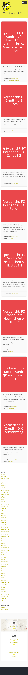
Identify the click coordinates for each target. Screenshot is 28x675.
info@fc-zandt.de (14, 652)
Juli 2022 (3, 511)
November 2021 (5, 519)
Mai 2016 (3, 589)
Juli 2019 (3, 540)
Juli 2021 (3, 526)
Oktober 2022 (4, 506)
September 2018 (5, 550)
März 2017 (3, 577)
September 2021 (5, 522)
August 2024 (4, 483)
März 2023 (3, 503)
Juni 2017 (3, 571)
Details (14, 656)
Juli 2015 (3, 601)
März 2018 (3, 559)
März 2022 (3, 517)
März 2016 (3, 593)
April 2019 (3, 545)
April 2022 (3, 515)
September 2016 (5, 582)
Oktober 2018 (4, 549)
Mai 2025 (3, 474)
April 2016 (3, 591)
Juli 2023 (3, 497)
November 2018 (5, 547)
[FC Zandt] (6, 11)
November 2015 (5, 594)
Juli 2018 (3, 554)
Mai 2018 (3, 556)
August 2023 (4, 496)
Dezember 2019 (5, 531)
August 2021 (4, 524)
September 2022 (5, 508)
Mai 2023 (3, 499)
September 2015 (5, 598)
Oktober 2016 (4, 580)
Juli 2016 (3, 586)
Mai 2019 (3, 543)
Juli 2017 (3, 570)
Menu (24, 2)
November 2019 (5, 533)
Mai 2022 (3, 513)
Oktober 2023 (4, 492)
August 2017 (4, 568)
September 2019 (5, 536)
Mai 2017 (3, 573)
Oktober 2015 (4, 596)
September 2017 (5, 566)
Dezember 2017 (5, 561)
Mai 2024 (3, 485)
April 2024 (3, 487)
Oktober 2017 (4, 564)
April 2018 (3, 557)
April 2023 (3, 501)
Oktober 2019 (4, 534)
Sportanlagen (14, 626)
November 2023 (5, 490)
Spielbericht (11, 80)
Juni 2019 (3, 541)
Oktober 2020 (4, 527)
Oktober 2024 (4, 480)
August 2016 (4, 584)
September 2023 (5, 494)
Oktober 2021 (4, 520)
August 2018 (4, 552)
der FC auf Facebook (14, 639)
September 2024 (5, 481)
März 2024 (3, 489)
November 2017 (5, 563)
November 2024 (5, 478)
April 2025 (3, 476)
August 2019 (4, 538)
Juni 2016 (3, 587)
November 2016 (5, 579)
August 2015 (4, 600)
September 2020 (5, 529)
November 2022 (5, 504)
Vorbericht (16, 80)
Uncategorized (4, 609)
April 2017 (3, 575)
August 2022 (4, 510)
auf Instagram (14, 642)
